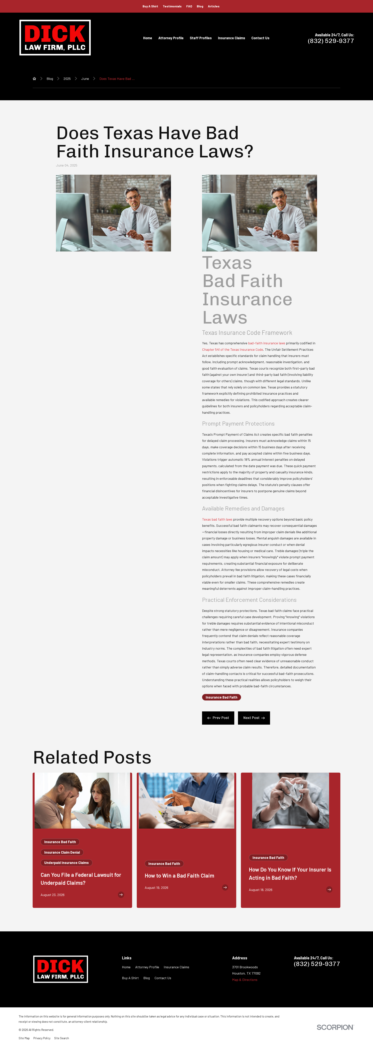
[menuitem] (24, 1038)
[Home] (55, 38)
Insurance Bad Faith (221, 697)
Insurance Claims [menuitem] (231, 38)
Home (126, 967)
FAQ (189, 6)
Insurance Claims (176, 967)
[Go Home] (34, 78)
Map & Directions (244, 979)
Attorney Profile (147, 967)
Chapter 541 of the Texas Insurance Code (232, 349)
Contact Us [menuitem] (260, 38)
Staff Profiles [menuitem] (201, 38)
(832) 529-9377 (331, 41)
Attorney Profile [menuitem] (171, 38)
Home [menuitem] (147, 38)
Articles (214, 6)
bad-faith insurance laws (266, 343)
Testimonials (172, 6)
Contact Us (162, 978)
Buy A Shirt (150, 6)
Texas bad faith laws (217, 519)
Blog (200, 6)
